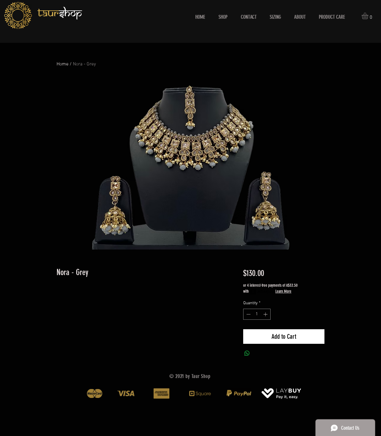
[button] (369, 15)
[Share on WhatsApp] (247, 353)
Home (62, 64)
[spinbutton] (257, 314)
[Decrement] (248, 314)
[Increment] (266, 314)
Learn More (283, 291)
